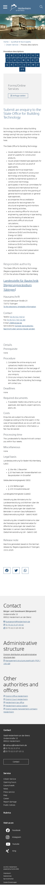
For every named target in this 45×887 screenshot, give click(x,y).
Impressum (7, 873)
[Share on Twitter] (16, 570)
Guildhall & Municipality (21, 42)
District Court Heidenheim (17, 699)
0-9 (22, 69)
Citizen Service (12, 45)
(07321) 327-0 (13, 748)
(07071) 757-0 (17, 317)
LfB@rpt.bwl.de (15, 323)
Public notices (9, 805)
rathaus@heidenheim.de (16, 745)
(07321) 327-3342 (15, 625)
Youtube (15, 844)
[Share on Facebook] (6, 570)
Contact (16, 762)
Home (6, 42)
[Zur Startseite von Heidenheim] (20, 7)
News (5, 789)
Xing (14, 851)
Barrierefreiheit (8, 879)
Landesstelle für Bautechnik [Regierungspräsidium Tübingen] (20, 285)
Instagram (16, 837)
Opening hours (9, 782)
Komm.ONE (15, 869)
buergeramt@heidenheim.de (18, 622)
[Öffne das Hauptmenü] (5, 6)
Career (6, 798)
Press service (9, 792)
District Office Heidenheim (17, 696)
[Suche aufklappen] (41, 7)
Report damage (9, 802)
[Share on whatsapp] (25, 570)
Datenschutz (7, 876)
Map (5, 795)
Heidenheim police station (17, 706)
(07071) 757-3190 (16, 320)
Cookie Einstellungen (10, 882)
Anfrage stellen (19, 96)
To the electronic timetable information (19, 307)
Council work (8, 785)
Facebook (16, 830)
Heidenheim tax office (15, 703)
